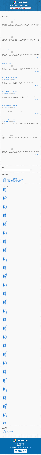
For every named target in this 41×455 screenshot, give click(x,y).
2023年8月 (4, 223)
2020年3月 (4, 269)
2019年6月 (4, 277)
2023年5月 (4, 226)
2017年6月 (4, 304)
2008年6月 (4, 421)
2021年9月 (4, 249)
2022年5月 (4, 240)
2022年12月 (5, 232)
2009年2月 (4, 413)
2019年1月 (4, 283)
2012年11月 (5, 363)
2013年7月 (4, 354)
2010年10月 (5, 391)
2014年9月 (4, 338)
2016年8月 (4, 316)
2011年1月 (4, 388)
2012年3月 (4, 372)
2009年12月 (5, 403)
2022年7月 (4, 238)
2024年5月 (4, 213)
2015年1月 (4, 335)
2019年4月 (4, 279)
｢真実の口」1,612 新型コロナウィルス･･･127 (9, 49)
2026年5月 (4, 191)
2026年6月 (4, 190)
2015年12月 (5, 322)
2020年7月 (4, 265)
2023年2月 (4, 230)
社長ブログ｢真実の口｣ (6, 432)
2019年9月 (4, 276)
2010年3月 (4, 399)
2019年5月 (4, 278)
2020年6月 (4, 266)
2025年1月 (4, 204)
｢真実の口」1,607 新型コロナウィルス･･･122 (9, 119)
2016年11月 (5, 312)
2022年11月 (5, 233)
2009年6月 (4, 409)
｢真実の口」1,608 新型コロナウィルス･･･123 (9, 105)
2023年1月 (4, 231)
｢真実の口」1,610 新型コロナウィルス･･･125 (9, 77)
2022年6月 (4, 239)
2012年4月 (4, 371)
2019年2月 (4, 282)
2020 (5, 13)
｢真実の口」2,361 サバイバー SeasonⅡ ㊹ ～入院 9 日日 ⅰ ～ (13, 181)
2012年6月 (4, 369)
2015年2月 (4, 334)
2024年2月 (4, 216)
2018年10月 (5, 286)
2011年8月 (4, 380)
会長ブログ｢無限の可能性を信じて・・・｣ (10, 431)
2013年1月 (4, 361)
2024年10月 (5, 207)
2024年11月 (5, 206)
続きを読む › (37, 28)
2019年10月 (5, 275)
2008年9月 (4, 417)
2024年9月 (4, 208)
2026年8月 (4, 188)
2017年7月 (4, 303)
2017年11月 (5, 299)
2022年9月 (4, 235)
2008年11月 (5, 416)
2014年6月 (4, 342)
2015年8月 (4, 327)
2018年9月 (4, 287)
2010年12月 (5, 389)
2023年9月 (4, 222)
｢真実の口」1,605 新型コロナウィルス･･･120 (9, 146)
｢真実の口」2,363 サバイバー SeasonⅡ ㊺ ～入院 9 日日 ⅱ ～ (13, 179)
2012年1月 (4, 374)
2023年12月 (5, 218)
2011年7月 (4, 381)
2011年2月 (4, 387)
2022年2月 (4, 243)
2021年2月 (4, 257)
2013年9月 (4, 352)
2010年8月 (4, 394)
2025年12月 (5, 197)
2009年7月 (4, 408)
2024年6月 (4, 212)
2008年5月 (4, 422)
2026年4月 (4, 192)
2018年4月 (4, 293)
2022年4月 (4, 241)
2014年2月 (4, 346)
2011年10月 (5, 378)
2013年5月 (4, 356)
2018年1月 (4, 296)
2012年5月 (4, 370)
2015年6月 (4, 329)
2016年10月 (5, 313)
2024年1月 (4, 217)
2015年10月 (5, 325)
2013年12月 (5, 348)
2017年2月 (4, 309)
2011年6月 (4, 382)
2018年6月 (4, 291)
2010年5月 (4, 397)
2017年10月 (5, 300)
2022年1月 (4, 244)
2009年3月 (4, 412)
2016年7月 (4, 317)
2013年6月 (4, 355)
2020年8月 (4, 264)
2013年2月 (4, 360)
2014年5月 (4, 343)
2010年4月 (4, 398)
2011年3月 (4, 386)
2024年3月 (4, 215)
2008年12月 (5, 415)
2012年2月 (4, 373)
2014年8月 (4, 339)
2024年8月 (4, 209)
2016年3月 (4, 319)
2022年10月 (5, 234)
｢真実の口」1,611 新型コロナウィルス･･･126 (9, 63)
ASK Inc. (14, 79)
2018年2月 (4, 295)
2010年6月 (4, 396)
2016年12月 (5, 311)
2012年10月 (5, 364)
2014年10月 (5, 337)
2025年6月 (4, 198)
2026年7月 (4, 189)
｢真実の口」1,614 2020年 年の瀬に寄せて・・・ (10, 19)
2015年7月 (4, 328)
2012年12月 (5, 362)
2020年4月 (4, 268)
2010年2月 (4, 400)
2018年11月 (5, 285)
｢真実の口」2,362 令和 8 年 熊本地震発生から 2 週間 (12, 180)
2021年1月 (4, 258)
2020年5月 (4, 267)
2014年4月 (4, 344)
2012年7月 (4, 368)
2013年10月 (5, 351)
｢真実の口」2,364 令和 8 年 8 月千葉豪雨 (10, 178)
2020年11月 (5, 260)
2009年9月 (4, 406)
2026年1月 (4, 196)
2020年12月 (5, 259)
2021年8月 (4, 250)
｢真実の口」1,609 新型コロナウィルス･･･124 (9, 91)
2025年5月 (4, 199)
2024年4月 (4, 214)
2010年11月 (5, 390)
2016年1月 (4, 321)
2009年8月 (4, 407)
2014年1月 (4, 347)
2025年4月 (4, 200)
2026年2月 (4, 195)
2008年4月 (4, 423)
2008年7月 (4, 420)
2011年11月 (5, 377)
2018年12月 (5, 284)
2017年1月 (4, 310)
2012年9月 (4, 365)
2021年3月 (4, 256)
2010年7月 (4, 395)
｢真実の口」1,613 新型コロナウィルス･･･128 (9, 34)
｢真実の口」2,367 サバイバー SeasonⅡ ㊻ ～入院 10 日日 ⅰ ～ (13, 177)
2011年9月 (4, 379)
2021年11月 (5, 247)
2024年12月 (5, 205)
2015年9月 (4, 326)
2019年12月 (5, 273)
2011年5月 (4, 383)
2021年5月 (4, 253)
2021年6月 (4, 252)
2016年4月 (4, 318)
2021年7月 (4, 251)
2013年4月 (4, 357)
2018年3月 (4, 294)
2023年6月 (4, 225)
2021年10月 (5, 248)
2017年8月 (4, 302)
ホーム (3, 13)
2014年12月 (5, 336)
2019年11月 (5, 274)
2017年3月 (4, 308)
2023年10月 (5, 221)
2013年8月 (4, 353)
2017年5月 (4, 305)
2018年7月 (4, 290)
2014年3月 (4, 345)
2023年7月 (4, 224)
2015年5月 (4, 330)
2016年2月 (4, 320)
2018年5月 (4, 292)
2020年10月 (5, 261)
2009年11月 (5, 404)
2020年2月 (4, 270)
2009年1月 (4, 414)
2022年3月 (4, 242)
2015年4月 (4, 331)
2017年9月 (4, 301)
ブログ (4, 430)
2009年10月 (5, 405)
